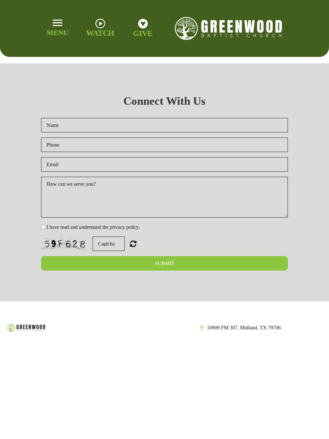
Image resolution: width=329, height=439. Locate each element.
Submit (164, 263)
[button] (57, 28)
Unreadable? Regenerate (133, 243)
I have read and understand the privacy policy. (93, 227)
